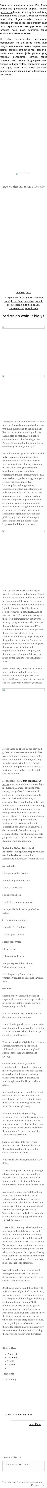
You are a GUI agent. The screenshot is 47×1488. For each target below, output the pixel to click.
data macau (23, 812)
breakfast (29, 301)
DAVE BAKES (23, 181)
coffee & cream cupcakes (19, 1414)
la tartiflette (35, 1424)
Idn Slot (5, 39)
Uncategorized (16, 308)
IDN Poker (38, 297)
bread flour (17, 301)
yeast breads (31, 308)
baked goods (25, 297)
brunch (38, 301)
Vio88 (8, 74)
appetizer (13, 297)
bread (7, 301)
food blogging (14, 304)
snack (36, 304)
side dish (27, 304)
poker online (6, 12)
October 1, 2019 (23, 292)
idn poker (7, 496)
